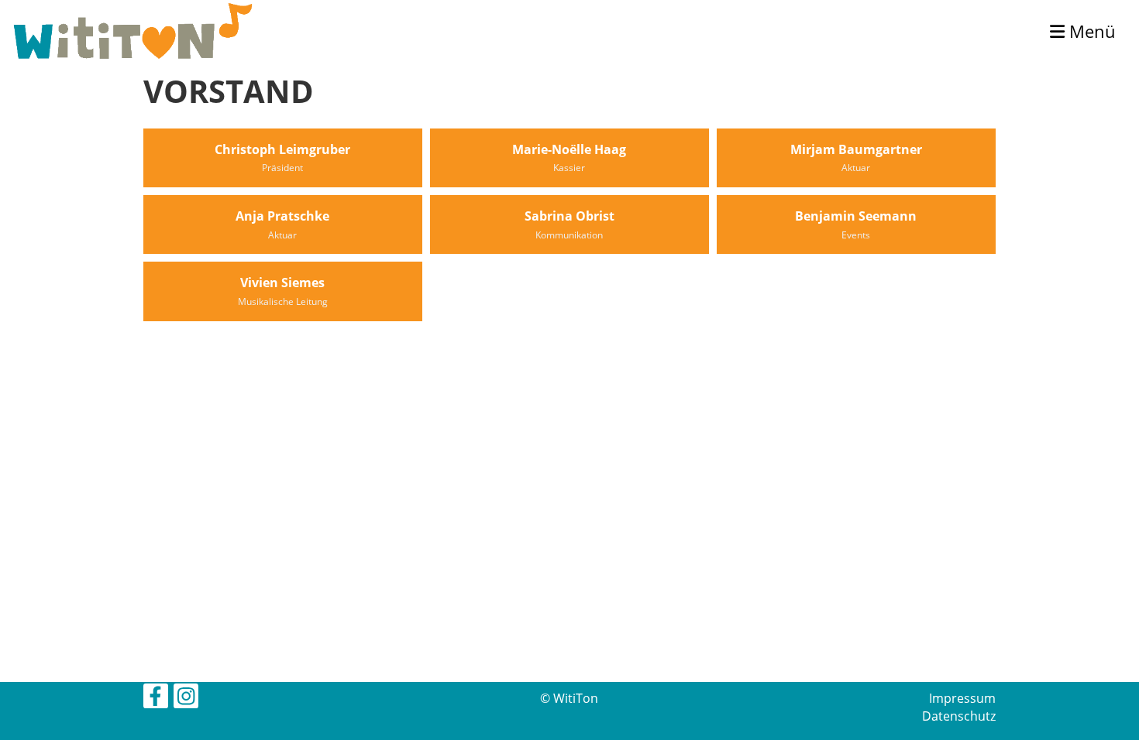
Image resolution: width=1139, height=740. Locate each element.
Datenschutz (959, 716)
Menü (1090, 31)
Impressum (962, 698)
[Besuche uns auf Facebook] (155, 698)
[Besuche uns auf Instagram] (186, 698)
